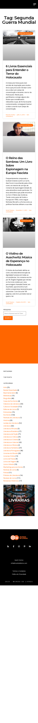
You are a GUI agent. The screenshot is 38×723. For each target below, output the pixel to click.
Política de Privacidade (19, 574)
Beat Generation (9, 393)
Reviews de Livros (9, 478)
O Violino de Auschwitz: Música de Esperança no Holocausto (19, 259)
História (6, 420)
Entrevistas (7, 412)
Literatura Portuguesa (11, 450)
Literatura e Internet (11, 442)
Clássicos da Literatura (11, 404)
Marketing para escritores (13, 467)
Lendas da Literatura (11, 423)
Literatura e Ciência (10, 437)
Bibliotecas (7, 396)
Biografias (7, 398)
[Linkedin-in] (30, 546)
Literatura (7, 426)
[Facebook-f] (13, 546)
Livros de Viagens (9, 461)
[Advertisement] (19, 344)
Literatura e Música (10, 445)
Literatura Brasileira (10, 431)
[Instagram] (19, 546)
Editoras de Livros (9, 409)
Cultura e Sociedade (10, 407)
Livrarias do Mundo (10, 453)
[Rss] (8, 546)
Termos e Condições (19, 571)
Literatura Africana (10, 428)
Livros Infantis (8, 464)
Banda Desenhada (10, 390)
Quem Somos (19, 560)
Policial (5, 472)
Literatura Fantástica (11, 448)
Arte (5, 387)
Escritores (7, 415)
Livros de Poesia (9, 459)
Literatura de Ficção (10, 434)
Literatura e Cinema (10, 439)
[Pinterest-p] (24, 546)
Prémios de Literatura (11, 475)
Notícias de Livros (9, 470)
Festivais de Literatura (11, 418)
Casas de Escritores (10, 401)
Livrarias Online (9, 456)
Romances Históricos (11, 481)
